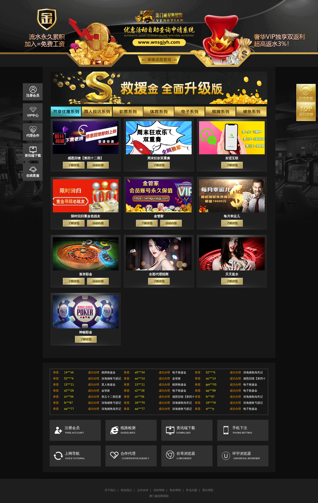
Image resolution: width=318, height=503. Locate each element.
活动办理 (98, 165)
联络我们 (126, 490)
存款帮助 (159, 490)
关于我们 (110, 490)
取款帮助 (175, 490)
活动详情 (74, 165)
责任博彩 (207, 490)
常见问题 (191, 490)
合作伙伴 (142, 490)
